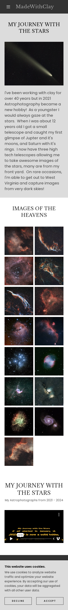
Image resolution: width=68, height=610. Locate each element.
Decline (18, 600)
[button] (8, 7)
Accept (50, 600)
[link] (35, 7)
